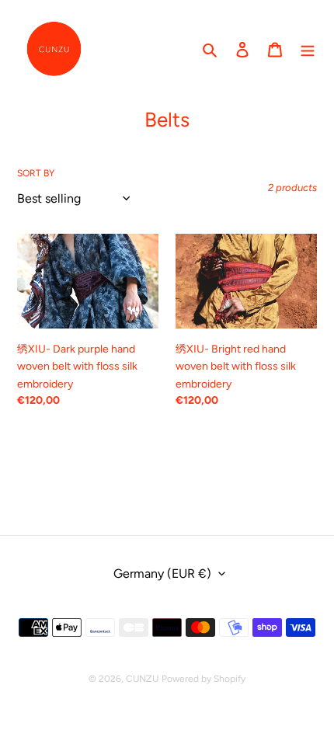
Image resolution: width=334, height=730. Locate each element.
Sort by (35, 173)
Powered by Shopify (203, 678)
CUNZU (142, 678)
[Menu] (307, 48)
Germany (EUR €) (162, 573)
